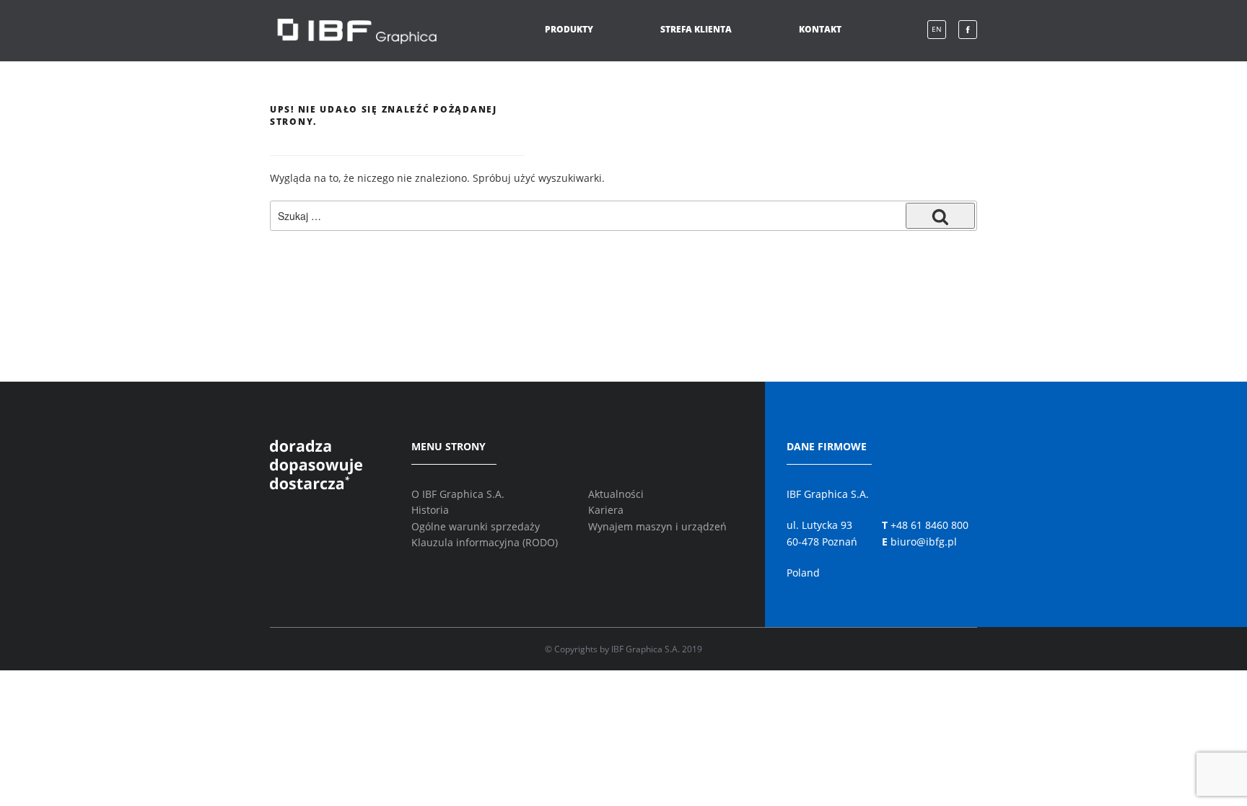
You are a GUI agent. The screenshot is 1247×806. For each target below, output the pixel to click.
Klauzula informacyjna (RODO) (484, 542)
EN (937, 29)
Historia (430, 510)
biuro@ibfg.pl (919, 541)
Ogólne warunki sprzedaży (475, 526)
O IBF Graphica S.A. (457, 494)
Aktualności (616, 494)
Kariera (606, 510)
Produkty (569, 29)
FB (967, 29)
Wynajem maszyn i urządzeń (657, 526)
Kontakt (820, 29)
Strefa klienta (696, 29)
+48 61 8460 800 (925, 525)
